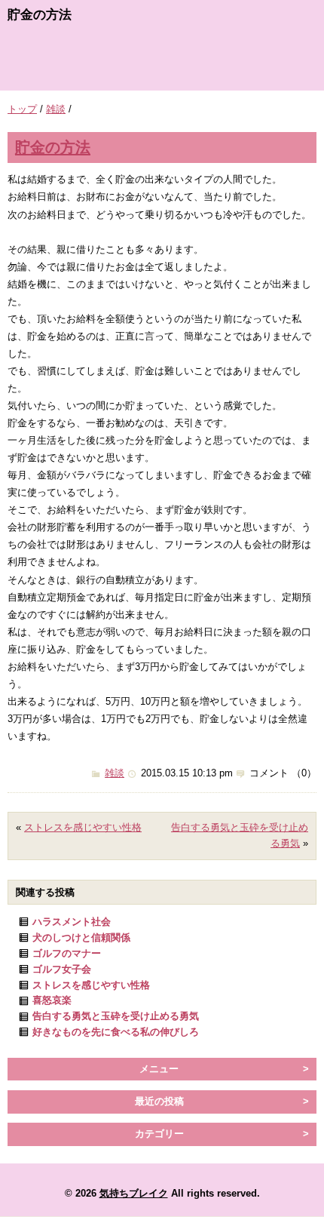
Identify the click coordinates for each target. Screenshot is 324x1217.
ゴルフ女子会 (61, 969)
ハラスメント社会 (71, 921)
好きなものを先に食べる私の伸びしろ (115, 1031)
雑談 (56, 109)
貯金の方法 (52, 146)
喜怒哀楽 (52, 1000)
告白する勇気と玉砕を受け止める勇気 (115, 1016)
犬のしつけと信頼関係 (81, 937)
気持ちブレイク (133, 1193)
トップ (22, 109)
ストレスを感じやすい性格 (83, 827)
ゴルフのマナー (66, 953)
